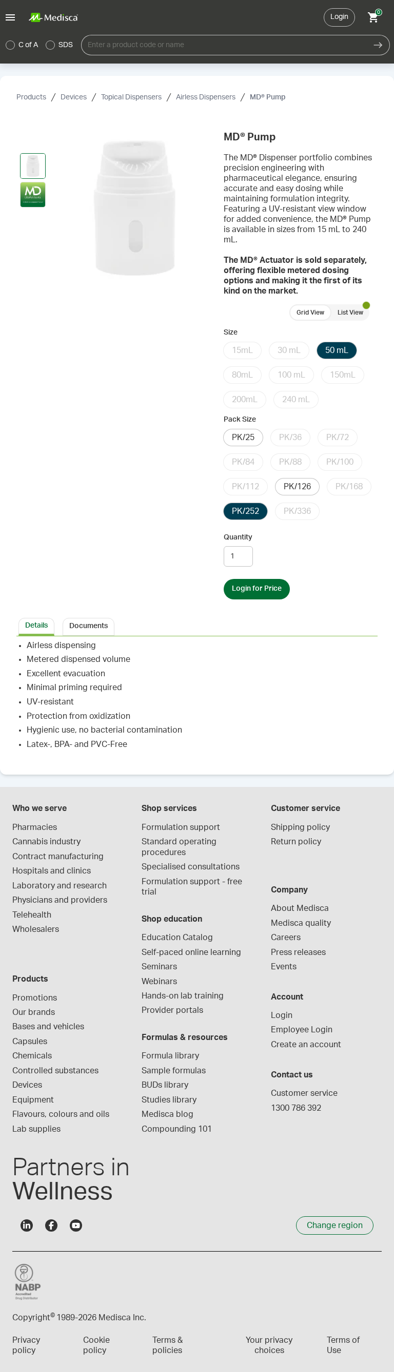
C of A (28, 45)
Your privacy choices (269, 1345)
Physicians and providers (59, 900)
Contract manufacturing (58, 857)
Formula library (170, 1056)
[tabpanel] (197, 699)
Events (284, 967)
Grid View (310, 312)
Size (231, 332)
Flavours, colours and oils (60, 1114)
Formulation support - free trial (193, 887)
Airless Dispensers (205, 97)
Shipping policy (300, 827)
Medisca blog (167, 1114)
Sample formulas (174, 1071)
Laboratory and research (59, 886)
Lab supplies (36, 1129)
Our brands (33, 1012)
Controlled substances (55, 1071)
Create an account (306, 1045)
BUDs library (165, 1085)
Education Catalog (177, 937)
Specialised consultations (191, 867)
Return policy (296, 842)
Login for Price (257, 588)
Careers (286, 937)
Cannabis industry (46, 842)
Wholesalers (35, 929)
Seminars (159, 967)
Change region (335, 1225)
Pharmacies (34, 827)
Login (339, 16)
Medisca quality (301, 923)
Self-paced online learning (191, 952)
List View (350, 312)
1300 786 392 (296, 1108)
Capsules (29, 1041)
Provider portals (172, 1010)
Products (31, 97)
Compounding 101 (177, 1129)
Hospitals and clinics (51, 871)
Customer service (304, 1093)
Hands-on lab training (183, 996)
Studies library (169, 1100)
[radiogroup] (39, 45)
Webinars (159, 982)
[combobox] (224, 45)
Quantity (238, 537)
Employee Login (301, 1030)
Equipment (33, 1100)
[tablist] (197, 626)
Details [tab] (36, 625)
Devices (74, 97)
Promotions (34, 998)
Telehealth (31, 915)
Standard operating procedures (180, 847)
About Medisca (300, 908)
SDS (65, 45)
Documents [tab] (88, 626)
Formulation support (181, 827)
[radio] (10, 45)
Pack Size (240, 419)
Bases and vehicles (48, 1027)
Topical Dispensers (131, 97)
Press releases (298, 952)
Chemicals (32, 1056)
